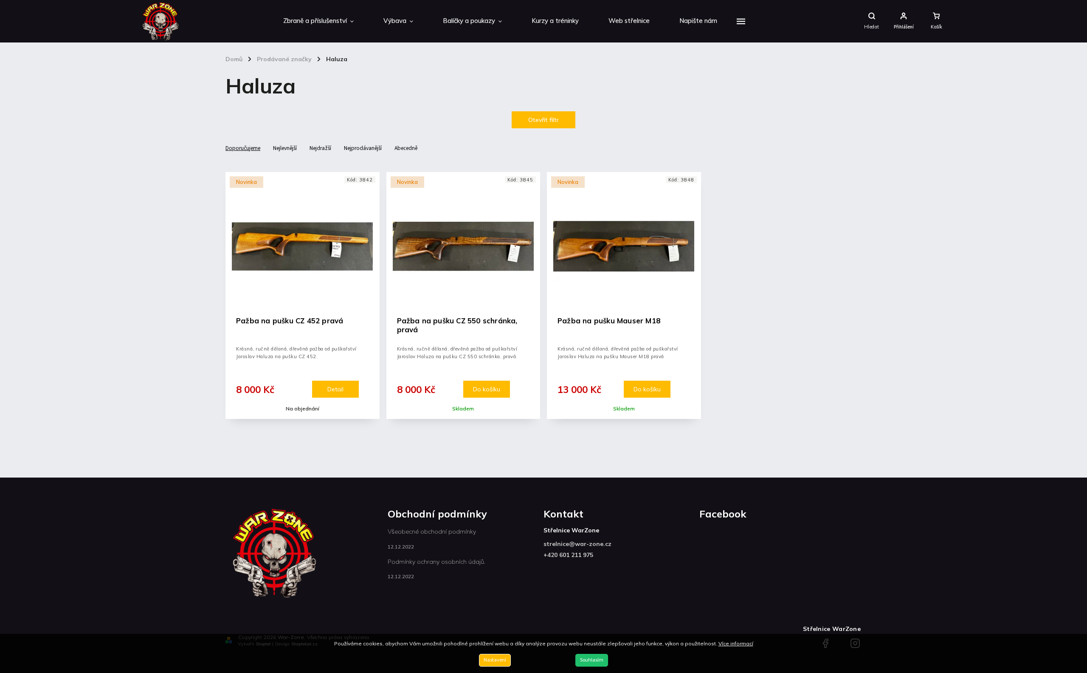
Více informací (735, 643)
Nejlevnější (285, 148)
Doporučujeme (242, 148)
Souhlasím (591, 660)
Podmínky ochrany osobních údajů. (436, 562)
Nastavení (495, 660)
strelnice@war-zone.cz (577, 544)
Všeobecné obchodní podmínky (432, 531)
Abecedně (405, 148)
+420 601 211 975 (568, 555)
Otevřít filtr (543, 120)
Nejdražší (320, 148)
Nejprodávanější (363, 148)
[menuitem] (318, 21)
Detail (335, 389)
